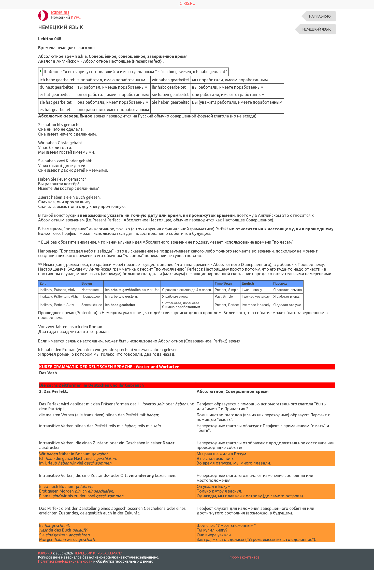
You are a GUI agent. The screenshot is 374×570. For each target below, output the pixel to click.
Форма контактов (244, 557)
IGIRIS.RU (45, 553)
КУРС (76, 17)
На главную (320, 16)
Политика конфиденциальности (65, 561)
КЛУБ (97, 553)
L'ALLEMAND (112, 553)
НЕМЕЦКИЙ (83, 553)
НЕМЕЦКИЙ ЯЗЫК (317, 29)
